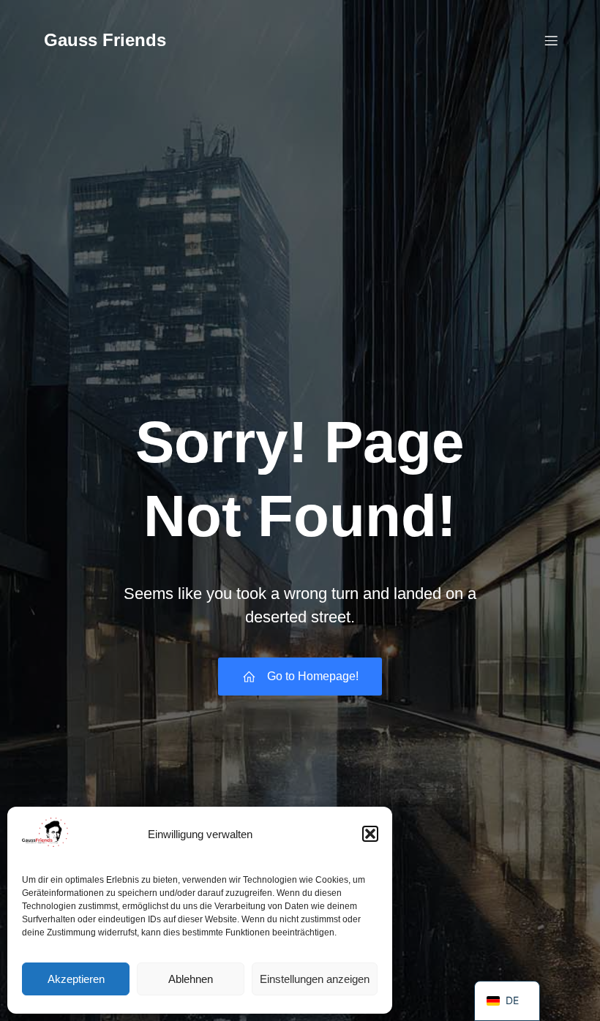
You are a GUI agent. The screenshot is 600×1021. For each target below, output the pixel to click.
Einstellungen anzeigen (315, 979)
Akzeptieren (76, 979)
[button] (370, 833)
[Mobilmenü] (551, 40)
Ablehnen (190, 979)
